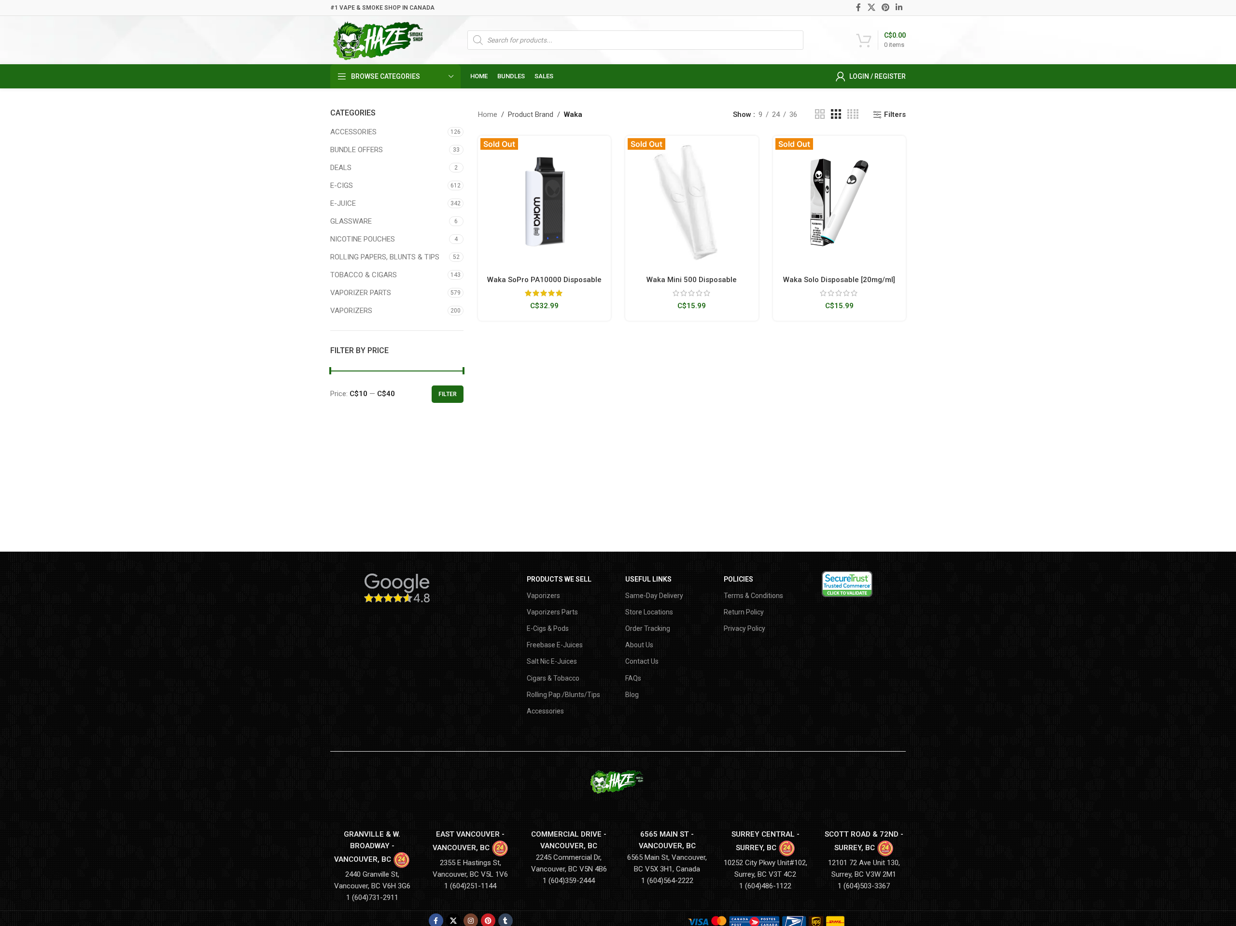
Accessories (353, 132)
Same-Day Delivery (654, 595)
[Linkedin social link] (899, 7)
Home (487, 114)
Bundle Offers (356, 149)
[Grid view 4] (852, 114)
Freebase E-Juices (555, 645)
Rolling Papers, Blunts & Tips (384, 257)
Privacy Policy (744, 628)
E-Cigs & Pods (548, 628)
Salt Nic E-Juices (552, 661)
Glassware (351, 221)
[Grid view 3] (836, 114)
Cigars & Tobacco (553, 678)
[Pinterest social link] (885, 7)
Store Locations (649, 612)
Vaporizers (351, 310)
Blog (632, 694)
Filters (895, 114)
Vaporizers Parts (552, 612)
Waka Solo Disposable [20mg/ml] (839, 279)
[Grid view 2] (820, 114)
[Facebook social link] (858, 7)
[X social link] (871, 7)
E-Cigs (341, 185)
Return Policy (744, 612)
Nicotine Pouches (362, 239)
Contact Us (642, 661)
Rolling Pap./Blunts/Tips (563, 694)
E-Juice (343, 203)
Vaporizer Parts (360, 292)
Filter (447, 394)
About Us (639, 645)
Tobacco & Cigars (363, 275)
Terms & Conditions (753, 595)
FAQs (633, 678)
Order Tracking (647, 628)
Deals (340, 167)
